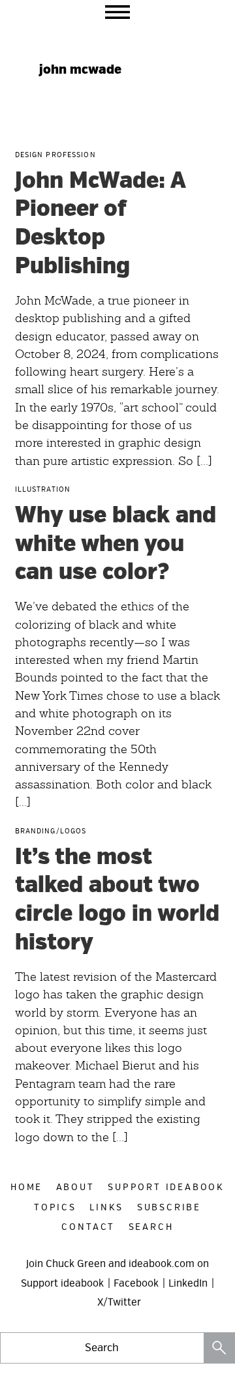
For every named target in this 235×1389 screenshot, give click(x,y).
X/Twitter (119, 1302)
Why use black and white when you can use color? (115, 544)
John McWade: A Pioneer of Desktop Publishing (100, 224)
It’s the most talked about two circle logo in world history (117, 900)
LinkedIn (188, 1283)
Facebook (136, 1283)
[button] (117, 12)
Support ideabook (62, 1283)
